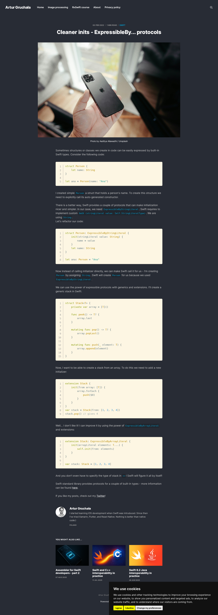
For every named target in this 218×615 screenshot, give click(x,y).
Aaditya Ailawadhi (108, 141)
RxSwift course (80, 7)
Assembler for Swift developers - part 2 (68, 572)
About (97, 7)
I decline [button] (129, 608)
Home (40, 7)
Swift (122, 25)
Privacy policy (112, 7)
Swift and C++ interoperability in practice (103, 573)
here (75, 487)
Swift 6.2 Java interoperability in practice (140, 573)
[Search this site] (211, 7)
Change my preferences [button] (149, 608)
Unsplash (123, 141)
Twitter (101, 495)
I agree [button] (118, 608)
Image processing (58, 7)
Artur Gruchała (18, 7)
